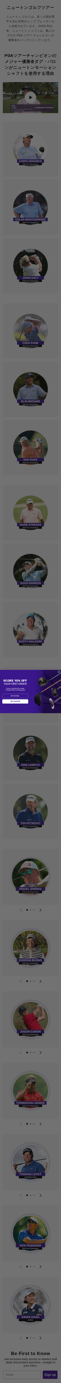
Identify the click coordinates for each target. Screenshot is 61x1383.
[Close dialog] (59, 672)
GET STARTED (15, 701)
